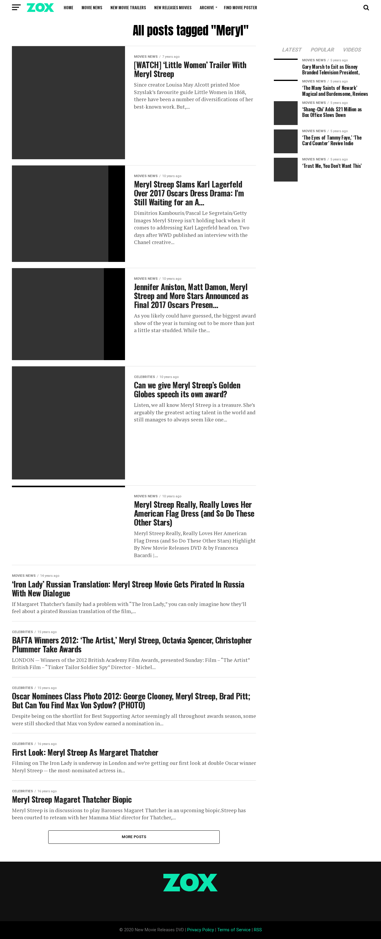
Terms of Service (234, 929)
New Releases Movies (172, 7)
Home (68, 7)
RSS (258, 929)
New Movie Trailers (128, 7)
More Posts (134, 837)
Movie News (92, 7)
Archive (207, 7)
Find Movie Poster (240, 7)
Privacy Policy (200, 929)
